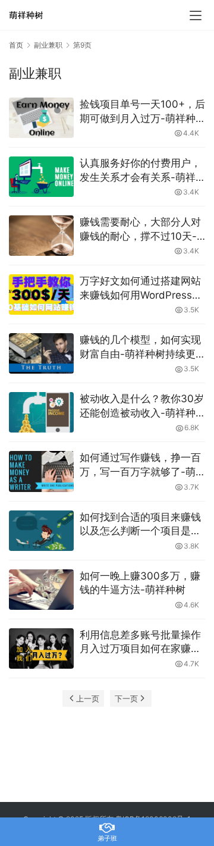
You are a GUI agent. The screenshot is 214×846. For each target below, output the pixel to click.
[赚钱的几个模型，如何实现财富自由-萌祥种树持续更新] (41, 353)
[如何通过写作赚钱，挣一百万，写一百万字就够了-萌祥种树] (41, 471)
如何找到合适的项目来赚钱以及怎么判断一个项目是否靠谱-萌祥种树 (140, 525)
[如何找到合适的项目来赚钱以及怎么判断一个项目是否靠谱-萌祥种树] (41, 530)
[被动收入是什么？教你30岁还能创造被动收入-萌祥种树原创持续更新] (41, 412)
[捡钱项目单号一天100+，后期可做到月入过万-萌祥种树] (41, 118)
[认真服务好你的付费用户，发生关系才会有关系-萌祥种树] (41, 176)
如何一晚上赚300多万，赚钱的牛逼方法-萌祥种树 (140, 583)
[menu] (195, 15)
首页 (16, 44)
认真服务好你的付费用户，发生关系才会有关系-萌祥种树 (140, 171)
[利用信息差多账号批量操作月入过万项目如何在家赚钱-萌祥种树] (41, 648)
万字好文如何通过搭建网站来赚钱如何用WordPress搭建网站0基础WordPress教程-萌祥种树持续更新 (141, 289)
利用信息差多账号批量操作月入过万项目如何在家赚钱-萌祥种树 (140, 643)
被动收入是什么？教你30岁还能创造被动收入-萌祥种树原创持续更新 (142, 407)
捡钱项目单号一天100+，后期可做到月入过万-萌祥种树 (142, 112)
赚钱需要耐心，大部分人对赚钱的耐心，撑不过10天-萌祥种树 (140, 230)
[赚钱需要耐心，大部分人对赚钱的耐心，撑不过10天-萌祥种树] (41, 235)
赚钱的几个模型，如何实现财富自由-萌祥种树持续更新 (140, 348)
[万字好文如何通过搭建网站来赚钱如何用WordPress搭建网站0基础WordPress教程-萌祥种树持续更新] (41, 294)
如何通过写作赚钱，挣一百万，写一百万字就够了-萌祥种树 (140, 466)
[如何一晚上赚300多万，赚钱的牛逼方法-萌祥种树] (41, 589)
